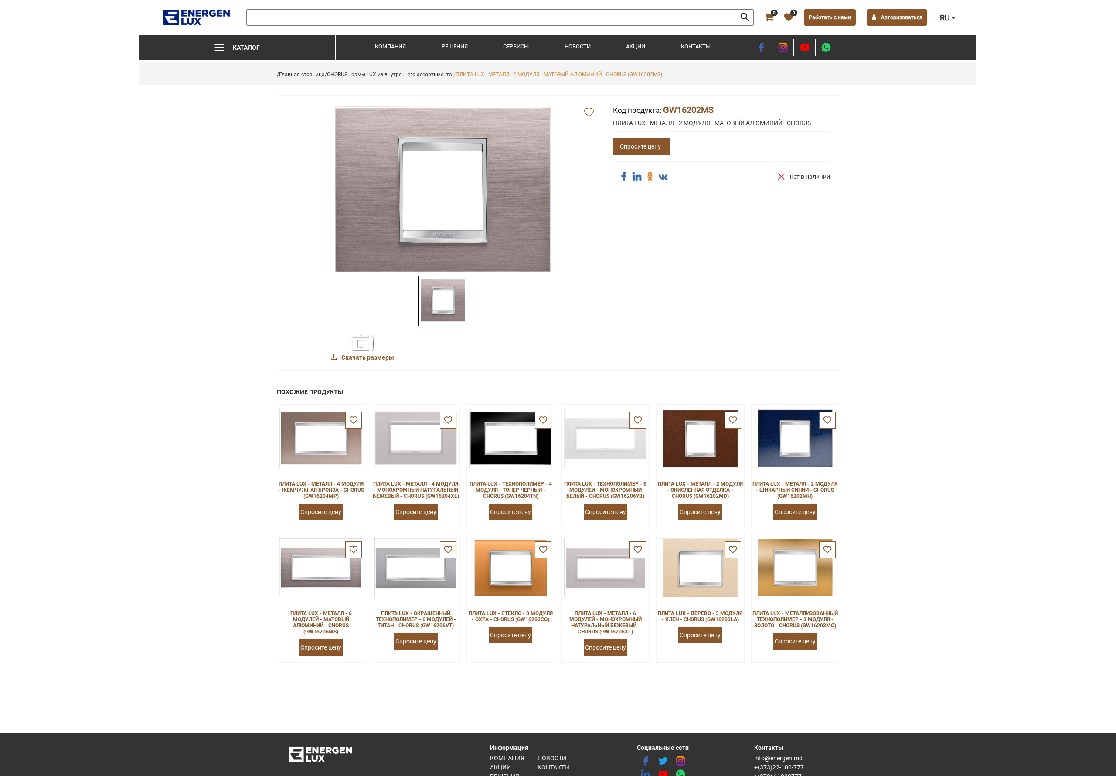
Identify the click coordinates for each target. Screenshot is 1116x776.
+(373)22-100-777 (779, 767)
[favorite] (353, 420)
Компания (390, 46)
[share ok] (650, 176)
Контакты (696, 46)
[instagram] (782, 47)
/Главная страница (301, 74)
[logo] (197, 17)
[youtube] (804, 47)
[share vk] (663, 177)
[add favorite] (589, 113)
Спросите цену (640, 146)
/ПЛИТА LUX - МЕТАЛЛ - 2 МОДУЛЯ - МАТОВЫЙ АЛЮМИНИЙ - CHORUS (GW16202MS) (557, 74)
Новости (578, 46)
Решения (455, 46)
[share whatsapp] (826, 47)
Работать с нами (830, 17)
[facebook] (761, 47)
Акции (635, 46)
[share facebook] (623, 176)
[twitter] (663, 761)
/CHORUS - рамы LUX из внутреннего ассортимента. (389, 74)
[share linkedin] (636, 176)
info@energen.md (778, 758)
